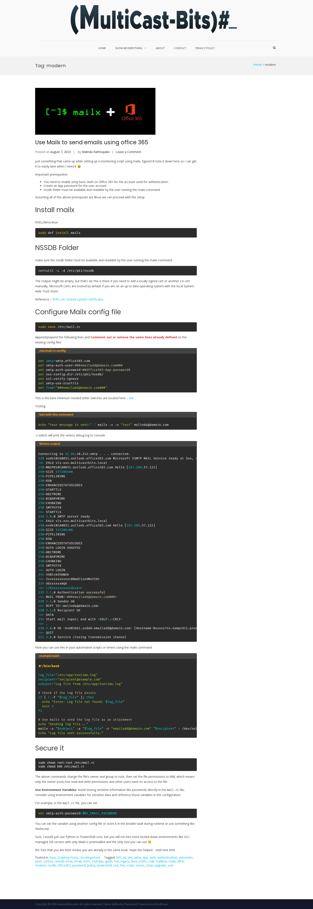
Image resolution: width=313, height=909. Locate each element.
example (97, 861)
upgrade (160, 865)
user (171, 865)
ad (124, 857)
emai (69, 861)
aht (130, 857)
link (131, 398)
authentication (167, 857)
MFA (180, 861)
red (115, 865)
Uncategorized (90, 857)
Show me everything (128, 48)
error (86, 861)
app (145, 857)
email (78, 861)
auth (152, 857)
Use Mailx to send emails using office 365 (91, 142)
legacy (125, 861)
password (79, 865)
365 (118, 857)
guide (109, 861)
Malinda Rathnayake (96, 152)
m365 (143, 861)
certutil (59, 861)
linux (53, 857)
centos (48, 861)
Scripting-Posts (67, 857)
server (140, 865)
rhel (122, 865)
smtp (149, 865)
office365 (63, 865)
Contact (180, 48)
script (130, 865)
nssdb (52, 865)
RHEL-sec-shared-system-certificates (78, 299)
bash (38, 861)
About (160, 48)
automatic (186, 857)
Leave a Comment (128, 152)
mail (151, 861)
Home (102, 48)
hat (116, 861)
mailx (172, 861)
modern (40, 865)
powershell (104, 865)
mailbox (161, 861)
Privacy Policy (205, 48)
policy (91, 865)
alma (137, 857)
